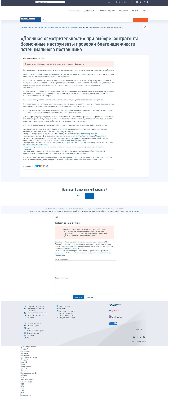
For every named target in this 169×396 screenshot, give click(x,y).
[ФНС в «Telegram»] (143, 2)
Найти (140, 20)
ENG (145, 11)
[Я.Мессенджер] (36, 166)
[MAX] (47, 166)
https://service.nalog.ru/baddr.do (35, 145)
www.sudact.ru (98, 147)
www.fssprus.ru (81, 153)
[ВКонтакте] (38, 166)
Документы (123, 11)
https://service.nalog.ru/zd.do (86, 134)
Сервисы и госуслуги (107, 11)
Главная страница (26, 27)
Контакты (135, 11)
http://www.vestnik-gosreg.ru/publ (73, 140)
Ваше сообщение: (62, 259)
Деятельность (89, 11)
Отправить (79, 297)
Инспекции (39, 27)
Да (89, 195)
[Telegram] (44, 166)
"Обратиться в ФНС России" (73, 248)
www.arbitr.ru (28, 149)
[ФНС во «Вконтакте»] (137, 2)
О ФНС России (74, 11)
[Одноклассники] (41, 166)
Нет (78, 195)
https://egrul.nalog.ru (65, 131)
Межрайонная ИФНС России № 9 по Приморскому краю (63, 27)
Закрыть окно (25, 395)
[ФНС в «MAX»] (147, 2)
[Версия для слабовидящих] (109, 2)
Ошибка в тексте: (61, 278)
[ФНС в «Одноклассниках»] (140, 2)
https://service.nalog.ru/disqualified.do (92, 136)
